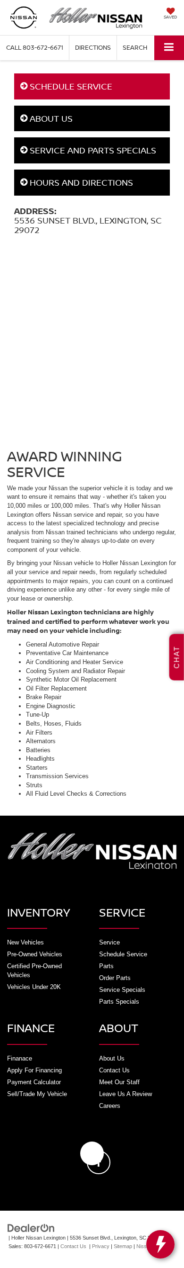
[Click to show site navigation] (169, 48)
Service (109, 942)
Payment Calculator (34, 1082)
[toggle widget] (160, 1244)
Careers (109, 1105)
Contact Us (114, 1070)
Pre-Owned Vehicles (34, 954)
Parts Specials (119, 1001)
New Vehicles (25, 942)
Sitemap (123, 1246)
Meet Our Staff (119, 1082)
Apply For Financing (34, 1070)
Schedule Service (123, 954)
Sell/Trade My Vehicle (37, 1093)
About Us (112, 1058)
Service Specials (122, 989)
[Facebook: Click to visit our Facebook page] (92, 1153)
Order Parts (115, 977)
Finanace (19, 1058)
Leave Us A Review (125, 1093)
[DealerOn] (31, 1227)
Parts (106, 966)
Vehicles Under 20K (34, 986)
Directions (93, 47)
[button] (34, 47)
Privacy (100, 1246)
